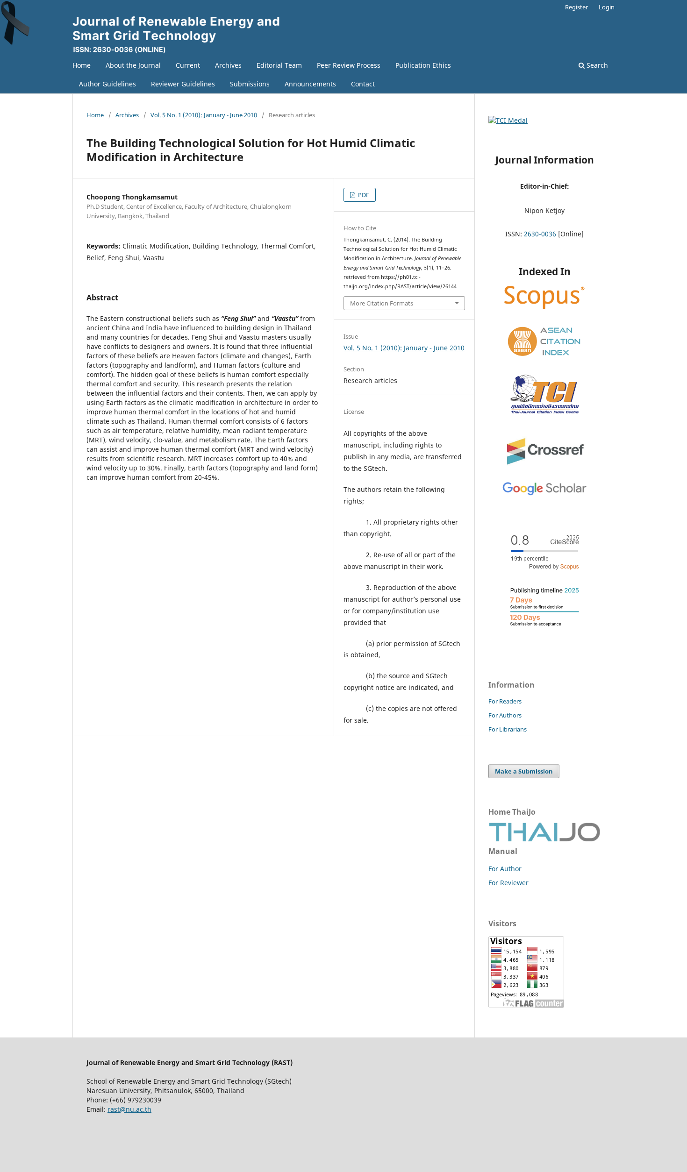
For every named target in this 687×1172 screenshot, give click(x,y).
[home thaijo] (544, 839)
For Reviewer (508, 882)
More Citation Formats (381, 303)
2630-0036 (540, 233)
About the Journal (133, 65)
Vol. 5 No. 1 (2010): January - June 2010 (203, 115)
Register (576, 7)
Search (596, 65)
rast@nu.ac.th (129, 1109)
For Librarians (507, 729)
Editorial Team (279, 65)
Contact (363, 83)
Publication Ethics (423, 65)
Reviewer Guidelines (183, 83)
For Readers (505, 701)
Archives (228, 65)
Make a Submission (524, 771)
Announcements (310, 83)
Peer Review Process (348, 65)
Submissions (250, 83)
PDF (363, 195)
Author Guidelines (107, 83)
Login (607, 7)
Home (81, 65)
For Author (505, 868)
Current (188, 65)
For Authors (505, 715)
